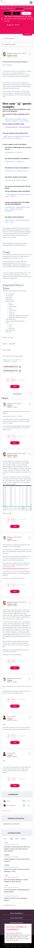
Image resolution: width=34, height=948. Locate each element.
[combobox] (17, 44)
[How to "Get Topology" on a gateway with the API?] (2, 394)
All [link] (11, 838)
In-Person (7, 854)
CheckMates (9, 905)
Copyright (7, 946)
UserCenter (27, 946)
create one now (10, 940)
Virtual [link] (16, 838)
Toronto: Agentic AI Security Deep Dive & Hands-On (17, 860)
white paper (14, 361)
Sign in (8, 933)
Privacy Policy (19, 8)
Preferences (26, 13)
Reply (15, 386)
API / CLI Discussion (8, 38)
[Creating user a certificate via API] (31, 394)
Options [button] (31, 39)
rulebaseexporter (7, 361)
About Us (21, 946)
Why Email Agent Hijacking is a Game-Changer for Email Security (16, 880)
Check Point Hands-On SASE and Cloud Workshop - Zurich (17, 870)
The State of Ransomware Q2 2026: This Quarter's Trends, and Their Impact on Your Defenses (17, 849)
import (12, 359)
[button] (7, 13)
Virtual (6, 842)
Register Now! (13, 25)
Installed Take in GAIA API (11, 824)
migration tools (17, 359)
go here (20, 356)
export (8, 359)
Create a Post (27, 34)
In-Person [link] (23, 838)
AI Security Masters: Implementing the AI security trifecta (17, 891)
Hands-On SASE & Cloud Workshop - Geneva (16, 899)
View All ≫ (6, 810)
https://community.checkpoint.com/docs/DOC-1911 (16, 568)
